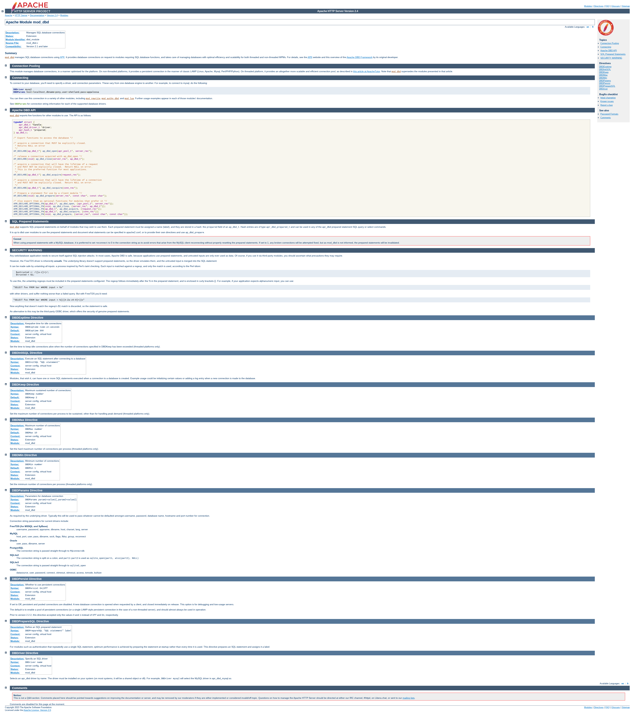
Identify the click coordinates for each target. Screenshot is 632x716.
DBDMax (603, 75)
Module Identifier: (16, 39)
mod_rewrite (93, 98)
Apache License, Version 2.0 (37, 710)
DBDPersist (604, 83)
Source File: (12, 43)
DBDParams (605, 80)
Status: (10, 36)
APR (62, 57)
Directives (599, 6)
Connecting (605, 47)
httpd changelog (608, 98)
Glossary (615, 6)
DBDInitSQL (605, 69)
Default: (15, 330)
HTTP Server (21, 15)
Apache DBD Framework (359, 57)
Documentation (37, 15)
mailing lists (409, 698)
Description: (12, 32)
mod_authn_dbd (110, 98)
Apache (8, 15)
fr (593, 27)
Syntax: (15, 327)
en (588, 27)
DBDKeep (603, 72)
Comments (605, 117)
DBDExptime (605, 66)
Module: (15, 341)
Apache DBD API (608, 50)
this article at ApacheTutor (366, 71)
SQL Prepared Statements (613, 54)
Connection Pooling (609, 43)
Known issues (607, 101)
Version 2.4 (52, 15)
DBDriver (603, 89)
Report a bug (606, 105)
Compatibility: (13, 46)
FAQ (607, 6)
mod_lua (129, 98)
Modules (588, 6)
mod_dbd (9, 57)
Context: (15, 334)
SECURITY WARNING (611, 58)
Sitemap (626, 6)
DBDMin (603, 78)
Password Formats (609, 114)
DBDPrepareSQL (607, 86)
